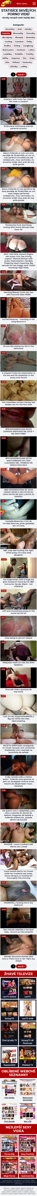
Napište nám (9, 1182)
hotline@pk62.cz (18, 1181)
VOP (23, 1182)
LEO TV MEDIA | (27, 1181)
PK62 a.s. (10, 1181)
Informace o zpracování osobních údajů (25, 1182)
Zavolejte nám (17, 1182)
